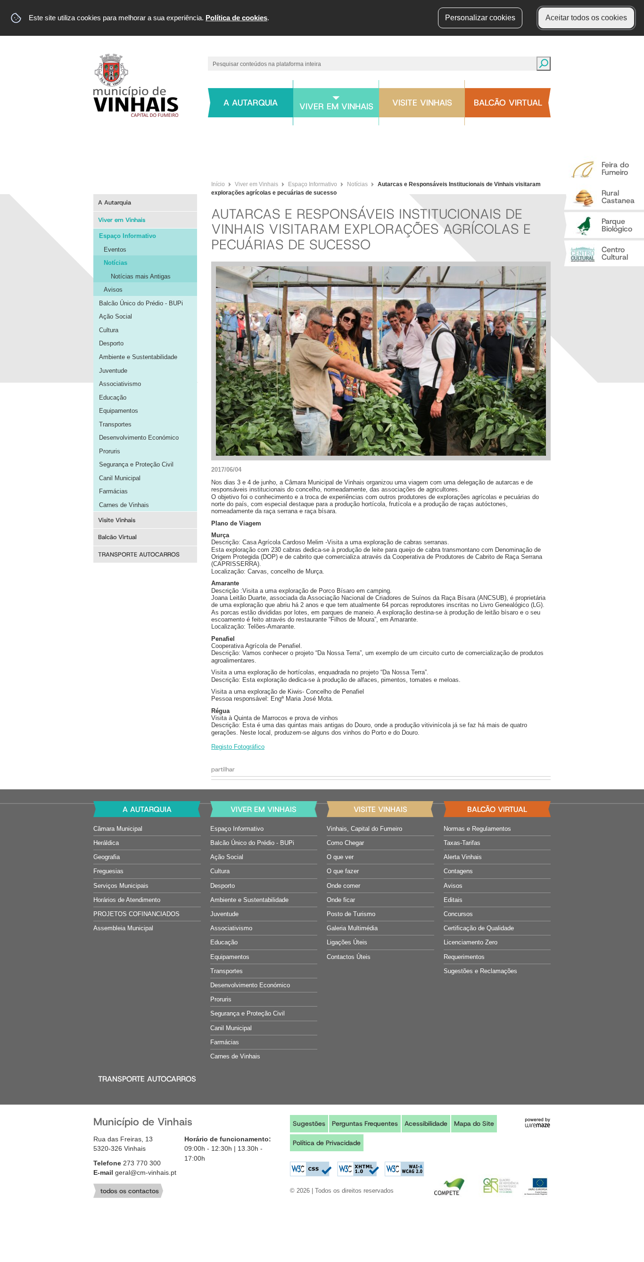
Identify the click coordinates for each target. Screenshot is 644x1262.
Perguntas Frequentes (365, 1123)
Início (218, 184)
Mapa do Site (474, 1123)
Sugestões (309, 1123)
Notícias (357, 184)
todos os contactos (129, 1191)
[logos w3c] (357, 1169)
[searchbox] (370, 64)
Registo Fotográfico (237, 746)
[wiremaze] (537, 1122)
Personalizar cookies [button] (480, 18)
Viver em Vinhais (256, 184)
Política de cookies (236, 18)
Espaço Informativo (312, 184)
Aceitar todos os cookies (586, 18)
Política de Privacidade (327, 1143)
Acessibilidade (426, 1123)
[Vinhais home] (135, 85)
